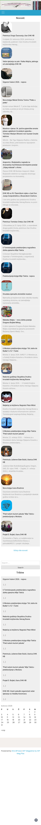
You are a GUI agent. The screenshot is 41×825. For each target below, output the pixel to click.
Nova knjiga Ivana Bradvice (13, 488)
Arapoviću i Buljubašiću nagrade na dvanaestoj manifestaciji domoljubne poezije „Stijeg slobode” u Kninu (20, 164)
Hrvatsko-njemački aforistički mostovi (17, 294)
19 (13, 720)
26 (13, 722)
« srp (3, 730)
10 (2, 717)
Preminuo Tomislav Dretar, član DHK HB (18, 222)
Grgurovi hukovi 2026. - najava (14, 82)
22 (30, 720)
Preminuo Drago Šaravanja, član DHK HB (18, 36)
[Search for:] (20, 563)
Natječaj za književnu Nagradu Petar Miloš (19, 405)
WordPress (16, 751)
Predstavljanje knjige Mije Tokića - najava (19, 276)
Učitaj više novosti (21, 550)
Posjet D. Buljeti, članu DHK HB (14, 534)
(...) (4, 585)
